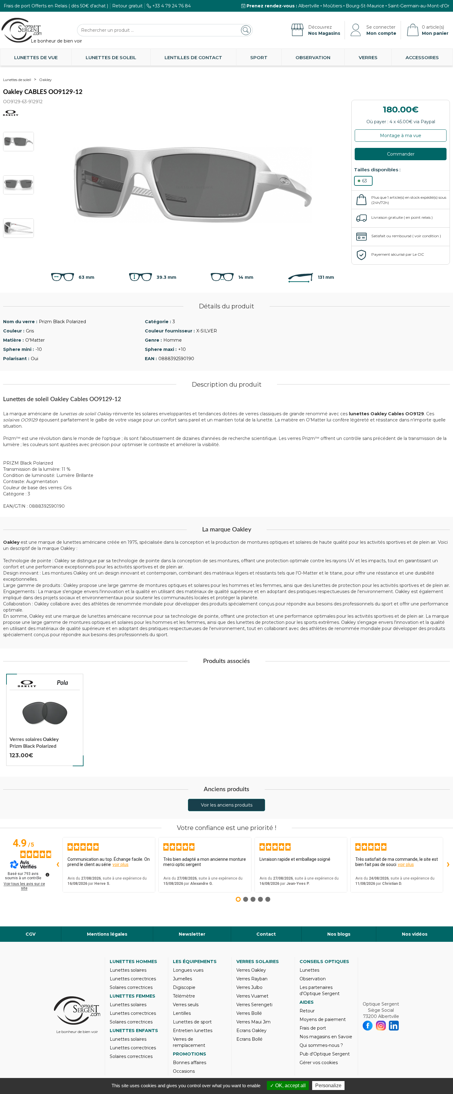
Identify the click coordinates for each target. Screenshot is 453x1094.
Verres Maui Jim (253, 1022)
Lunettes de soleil (111, 57)
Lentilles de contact (193, 57)
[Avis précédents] (57, 864)
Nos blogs (338, 934)
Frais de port (313, 1028)
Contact (266, 934)
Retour (307, 1011)
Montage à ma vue (400, 135)
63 (364, 181)
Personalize (328, 1085)
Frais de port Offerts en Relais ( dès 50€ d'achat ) (56, 6)
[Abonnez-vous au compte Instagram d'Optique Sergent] (381, 1025)
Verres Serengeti (254, 1004)
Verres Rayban (251, 979)
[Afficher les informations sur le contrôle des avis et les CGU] (47, 874)
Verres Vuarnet (252, 996)
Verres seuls (185, 1004)
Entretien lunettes (192, 1030)
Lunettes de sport (192, 1022)
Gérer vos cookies (319, 1062)
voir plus (120, 864)
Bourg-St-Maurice (365, 6)
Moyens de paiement (323, 1019)
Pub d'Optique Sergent (325, 1054)
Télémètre (184, 996)
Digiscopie (184, 987)
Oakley (45, 79)
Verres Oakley (251, 970)
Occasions (184, 1071)
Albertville (308, 6)
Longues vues (188, 970)
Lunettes (309, 970)
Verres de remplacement (189, 1042)
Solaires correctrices (131, 987)
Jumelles (182, 979)
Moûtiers (332, 6)
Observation (313, 57)
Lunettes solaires (128, 970)
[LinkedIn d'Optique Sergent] (394, 1025)
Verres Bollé (249, 1013)
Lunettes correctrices (133, 979)
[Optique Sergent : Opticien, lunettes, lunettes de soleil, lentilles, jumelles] (21, 30)
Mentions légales (107, 934)
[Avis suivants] (448, 864)
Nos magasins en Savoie (326, 1036)
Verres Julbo (249, 987)
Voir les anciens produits (226, 805)
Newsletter (192, 934)
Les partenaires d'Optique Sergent (320, 990)
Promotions (189, 1054)
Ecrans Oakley (251, 1030)
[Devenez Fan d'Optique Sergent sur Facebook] (368, 1025)
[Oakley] (27, 683)
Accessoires (422, 57)
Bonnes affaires (189, 1062)
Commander (400, 154)
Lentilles (182, 1013)
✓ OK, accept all (288, 1085)
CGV (30, 934)
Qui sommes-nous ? (321, 1045)
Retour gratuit (127, 6)
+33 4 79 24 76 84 (171, 6)
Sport (258, 57)
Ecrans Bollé (249, 1039)
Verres (368, 57)
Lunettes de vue (36, 57)
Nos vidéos (414, 934)
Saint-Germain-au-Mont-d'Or (418, 6)
